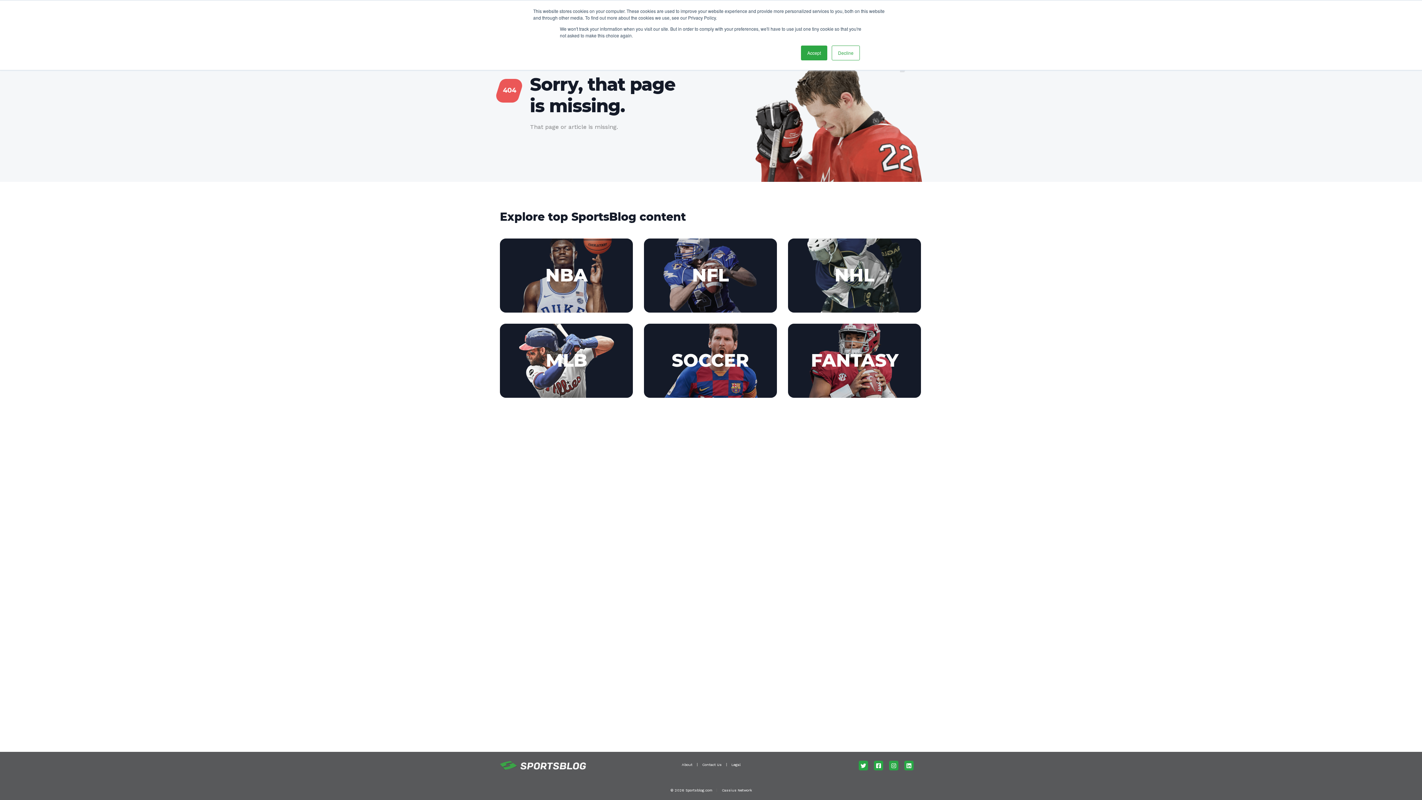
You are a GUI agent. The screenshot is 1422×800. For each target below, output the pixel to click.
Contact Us (712, 765)
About (687, 765)
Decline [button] (846, 53)
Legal (736, 765)
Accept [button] (814, 53)
